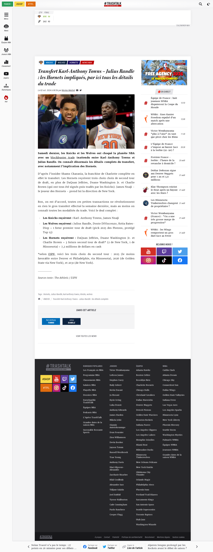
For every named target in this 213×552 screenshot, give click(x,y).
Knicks (83, 294)
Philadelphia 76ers (145, 485)
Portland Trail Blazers (147, 494)
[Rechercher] (200, 4)
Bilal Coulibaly (116, 480)
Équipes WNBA (170, 445)
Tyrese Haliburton (118, 499)
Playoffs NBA (89, 390)
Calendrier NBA (183, 25)
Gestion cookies (178, 537)
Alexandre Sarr (117, 485)
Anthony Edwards (118, 410)
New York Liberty (171, 420)
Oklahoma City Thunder (143, 473)
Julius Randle (56, 294)
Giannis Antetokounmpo (117, 426)
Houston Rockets (144, 420)
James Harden (116, 415)
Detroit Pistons (143, 410)
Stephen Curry (116, 380)
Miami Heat (141, 445)
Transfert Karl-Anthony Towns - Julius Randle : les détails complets (80, 298)
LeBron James (116, 375)
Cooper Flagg (116, 514)
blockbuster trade (63, 157)
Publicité (115, 537)
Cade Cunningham (118, 504)
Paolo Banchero (117, 509)
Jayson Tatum (116, 447)
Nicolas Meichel (68, 90)
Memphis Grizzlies (145, 440)
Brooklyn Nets (143, 380)
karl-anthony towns (71, 294)
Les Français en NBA (93, 370)
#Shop (46, 379)
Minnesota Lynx (170, 415)
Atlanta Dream (170, 375)
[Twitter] (80, 90)
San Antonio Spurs (145, 504)
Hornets (46, 294)
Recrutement (150, 537)
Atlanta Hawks (143, 370)
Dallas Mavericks (144, 400)
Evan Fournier (116, 432)
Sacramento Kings (145, 499)
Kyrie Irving (115, 400)
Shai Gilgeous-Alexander (117, 468)
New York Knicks (144, 467)
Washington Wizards (146, 524)
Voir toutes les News (86, 336)
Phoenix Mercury (171, 425)
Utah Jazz (140, 519)
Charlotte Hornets (145, 385)
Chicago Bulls (142, 390)
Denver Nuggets (144, 405)
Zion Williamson (118, 437)
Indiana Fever (169, 400)
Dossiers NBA (90, 395)
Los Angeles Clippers (146, 430)
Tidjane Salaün (117, 489)
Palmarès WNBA (170, 440)
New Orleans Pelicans (146, 462)
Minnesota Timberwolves (143, 456)
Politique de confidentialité (132, 537)
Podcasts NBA (90, 412)
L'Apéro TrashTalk (92, 417)
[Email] (76, 90)
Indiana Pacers (143, 425)
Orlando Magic (143, 480)
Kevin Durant (116, 390)
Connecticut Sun (170, 385)
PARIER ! (7, 3)
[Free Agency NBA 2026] (164, 72)
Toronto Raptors (144, 514)
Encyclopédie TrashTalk (89, 401)
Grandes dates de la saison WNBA (172, 456)
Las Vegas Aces (170, 405)
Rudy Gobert (115, 385)
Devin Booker (116, 442)
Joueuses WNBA (170, 450)
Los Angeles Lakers (145, 435)
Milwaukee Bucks (144, 450)
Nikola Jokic (115, 420)
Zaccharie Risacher (119, 475)
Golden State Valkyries (173, 395)
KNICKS (47, 298)
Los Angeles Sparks (172, 410)
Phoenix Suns (142, 489)
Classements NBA (91, 380)
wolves (89, 294)
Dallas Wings (169, 390)
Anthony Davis (117, 462)
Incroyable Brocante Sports (93, 431)
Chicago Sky (168, 380)
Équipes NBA (89, 407)
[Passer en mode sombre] (208, 4)
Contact (107, 537)
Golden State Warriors (147, 415)
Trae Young (115, 457)
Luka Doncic (116, 405)
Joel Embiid (115, 494)
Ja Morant (114, 395)
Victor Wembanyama (119, 370)
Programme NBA (91, 375)
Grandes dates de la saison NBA (92, 423)
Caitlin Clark (169, 370)
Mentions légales (163, 537)
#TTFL (31, 3)
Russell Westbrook (119, 452)
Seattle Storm (169, 430)
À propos (98, 537)
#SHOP (19, 3)
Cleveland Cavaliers (145, 395)
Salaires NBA (89, 385)
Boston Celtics (143, 375)
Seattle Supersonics (145, 509)
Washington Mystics (172, 435)
